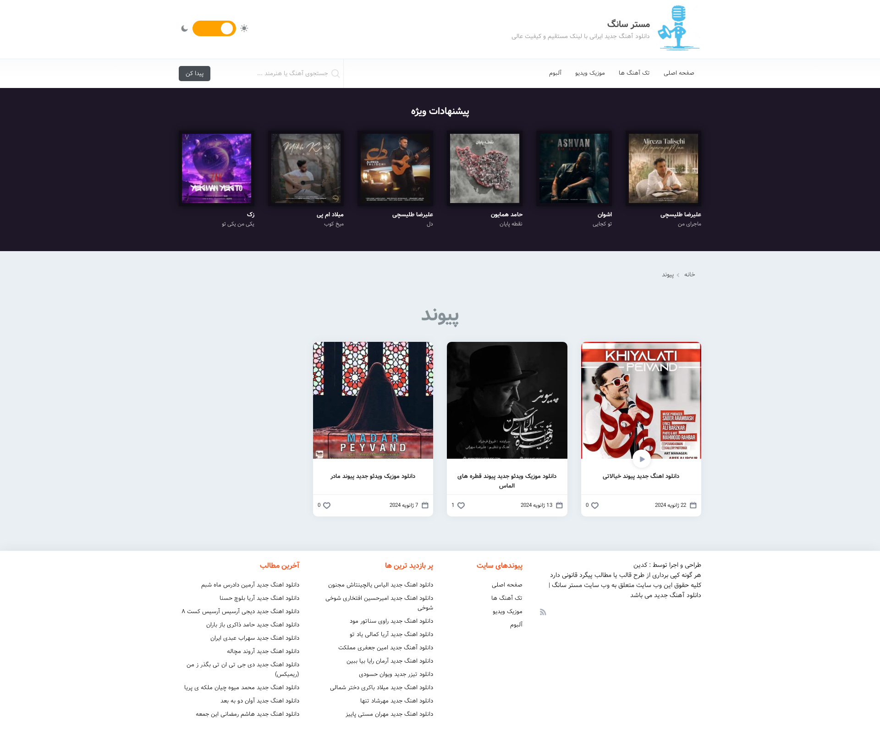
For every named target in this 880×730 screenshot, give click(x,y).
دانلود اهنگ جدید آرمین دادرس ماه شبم (250, 585)
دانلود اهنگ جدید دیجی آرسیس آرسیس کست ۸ (240, 611)
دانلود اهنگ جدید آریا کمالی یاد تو (391, 634)
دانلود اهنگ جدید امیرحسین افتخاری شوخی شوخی (379, 603)
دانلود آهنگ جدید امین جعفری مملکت (385, 648)
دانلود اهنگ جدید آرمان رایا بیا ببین (389, 661)
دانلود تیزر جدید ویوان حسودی (396, 674)
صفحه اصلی (679, 73)
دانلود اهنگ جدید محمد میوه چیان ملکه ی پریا (241, 687)
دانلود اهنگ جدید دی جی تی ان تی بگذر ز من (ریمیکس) (243, 669)
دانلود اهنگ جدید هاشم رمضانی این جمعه (247, 714)
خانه (689, 275)
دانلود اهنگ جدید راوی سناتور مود (391, 621)
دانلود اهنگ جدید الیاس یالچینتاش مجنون (380, 585)
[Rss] (542, 611)
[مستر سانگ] (678, 29)
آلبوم (555, 73)
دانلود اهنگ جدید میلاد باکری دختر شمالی (381, 687)
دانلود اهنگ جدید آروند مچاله (263, 651)
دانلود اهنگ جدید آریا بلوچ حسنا (259, 598)
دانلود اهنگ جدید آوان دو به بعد (259, 701)
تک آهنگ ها (634, 73)
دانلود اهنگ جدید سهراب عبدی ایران (254, 638)
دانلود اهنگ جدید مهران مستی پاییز (389, 714)
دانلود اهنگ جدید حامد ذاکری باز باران (252, 625)
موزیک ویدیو (590, 73)
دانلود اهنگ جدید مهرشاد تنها (396, 701)
